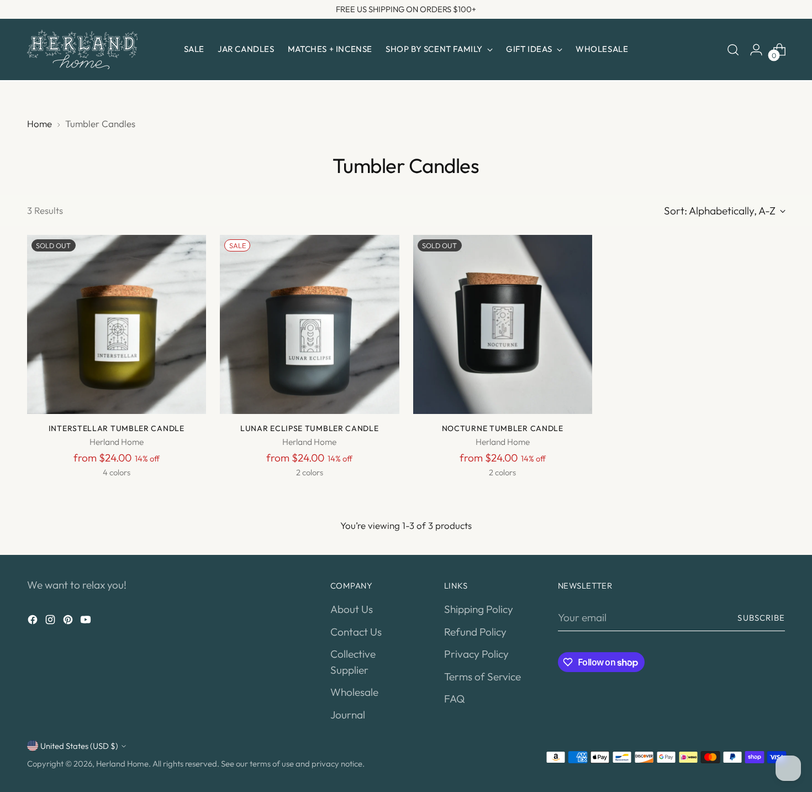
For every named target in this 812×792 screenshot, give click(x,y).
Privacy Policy (476, 653)
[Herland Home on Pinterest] (69, 621)
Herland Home (122, 763)
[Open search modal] (733, 50)
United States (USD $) (79, 746)
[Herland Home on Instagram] (51, 621)
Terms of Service (482, 676)
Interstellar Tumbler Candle (116, 428)
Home (39, 123)
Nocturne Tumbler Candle (502, 428)
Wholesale (354, 692)
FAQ (454, 698)
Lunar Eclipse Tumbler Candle (309, 428)
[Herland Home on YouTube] (86, 621)
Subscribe (761, 617)
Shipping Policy (478, 609)
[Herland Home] (82, 49)
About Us (351, 609)
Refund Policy (475, 631)
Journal (347, 714)
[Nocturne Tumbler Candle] (503, 325)
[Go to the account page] (756, 50)
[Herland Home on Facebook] (33, 621)
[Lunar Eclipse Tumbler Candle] (309, 325)
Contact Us (356, 631)
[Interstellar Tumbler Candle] (117, 325)
